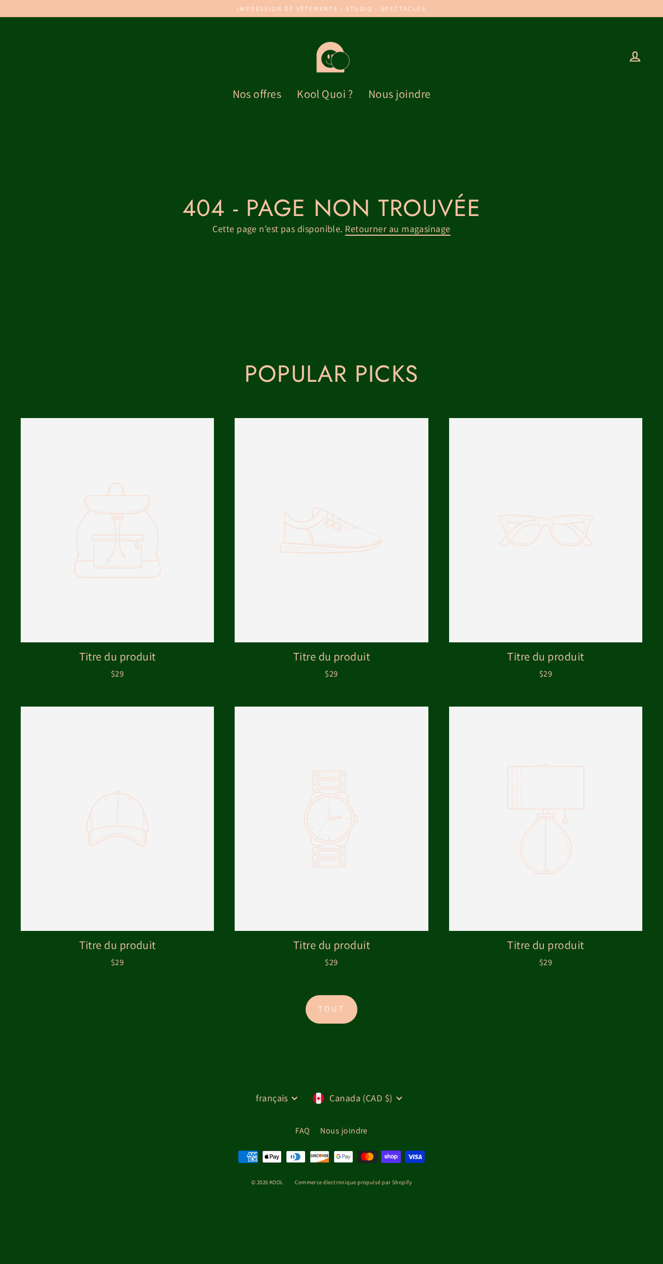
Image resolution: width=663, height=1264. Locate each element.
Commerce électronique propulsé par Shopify (353, 1182)
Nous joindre (399, 94)
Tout (331, 1008)
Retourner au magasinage (397, 229)
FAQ (302, 1130)
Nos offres (257, 94)
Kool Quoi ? (325, 94)
